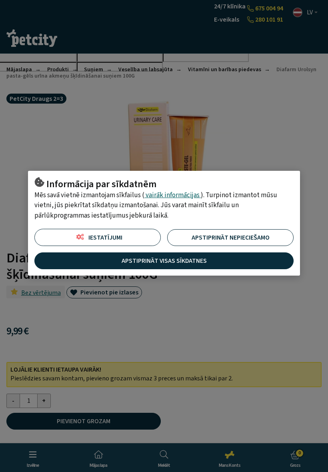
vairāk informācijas (172, 195)
